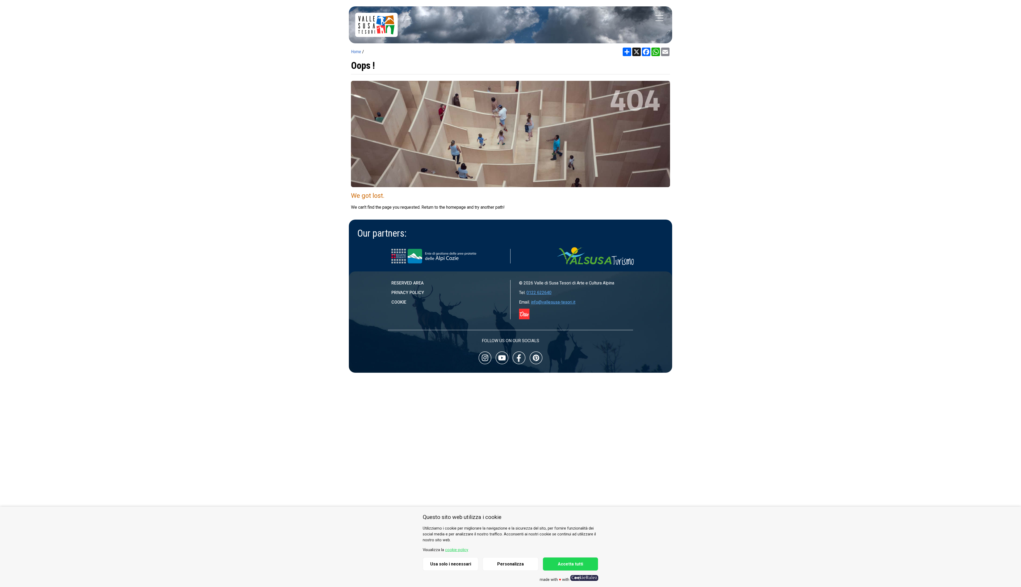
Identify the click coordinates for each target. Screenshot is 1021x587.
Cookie (398, 302)
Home (356, 51)
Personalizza (510, 564)
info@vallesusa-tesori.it (553, 302)
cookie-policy (456, 550)
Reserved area (407, 283)
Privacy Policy (407, 292)
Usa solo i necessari (450, 564)
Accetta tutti (570, 564)
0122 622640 (538, 292)
